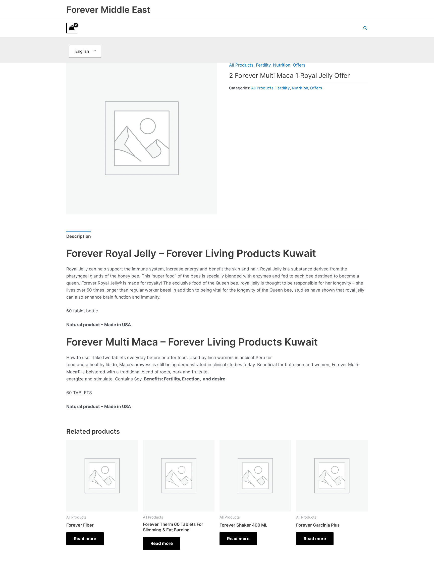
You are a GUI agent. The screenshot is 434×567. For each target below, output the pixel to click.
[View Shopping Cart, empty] (71, 28)
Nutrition (281, 65)
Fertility (263, 65)
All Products (241, 65)
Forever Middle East (108, 9)
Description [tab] (78, 236)
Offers (299, 65)
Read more (85, 538)
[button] (365, 28)
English (82, 51)
